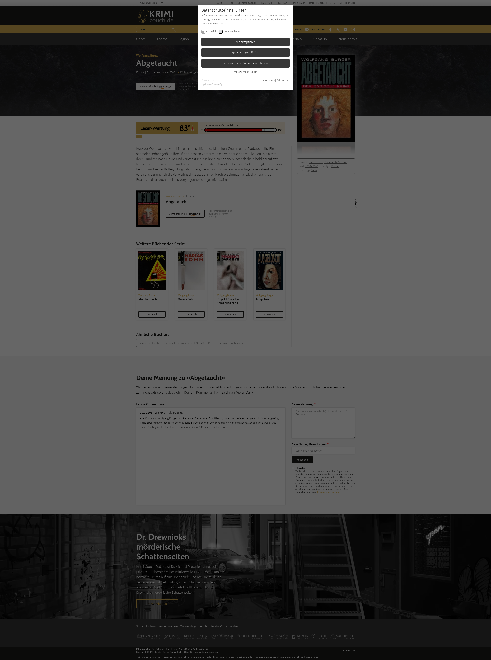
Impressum (269, 80)
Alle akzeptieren (245, 42)
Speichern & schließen (245, 52)
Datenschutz (283, 80)
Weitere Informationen (245, 71)
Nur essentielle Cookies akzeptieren (245, 63)
